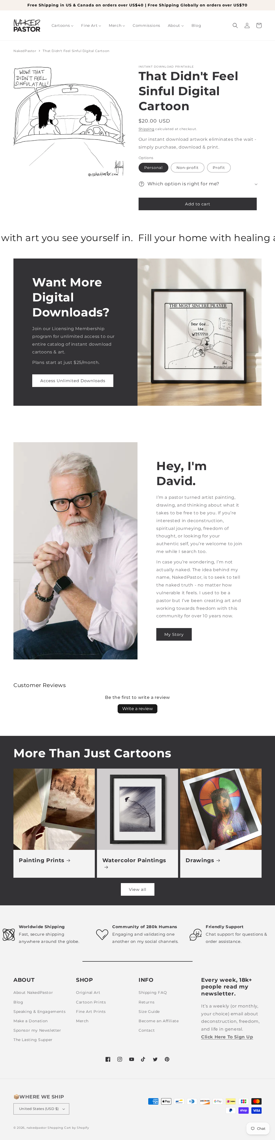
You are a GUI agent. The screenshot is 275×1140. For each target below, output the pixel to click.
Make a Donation (30, 1021)
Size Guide (149, 1011)
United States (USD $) (39, 1108)
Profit (219, 167)
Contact (147, 1030)
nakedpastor (37, 1128)
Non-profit (187, 167)
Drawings (200, 860)
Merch (82, 1021)
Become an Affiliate (159, 1021)
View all (137, 889)
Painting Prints (41, 860)
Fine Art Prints (91, 1011)
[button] (235, 25)
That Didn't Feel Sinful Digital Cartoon (76, 51)
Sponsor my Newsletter (37, 1030)
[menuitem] (63, 25)
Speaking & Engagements (39, 1011)
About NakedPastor (33, 992)
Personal (153, 167)
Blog (18, 1002)
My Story (174, 634)
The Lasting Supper (33, 1039)
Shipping (146, 129)
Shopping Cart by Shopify (68, 1128)
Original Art (88, 992)
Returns (146, 1002)
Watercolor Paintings (134, 860)
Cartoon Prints (91, 1002)
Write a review (137, 708)
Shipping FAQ (153, 992)
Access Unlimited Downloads (72, 380)
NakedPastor (25, 51)
